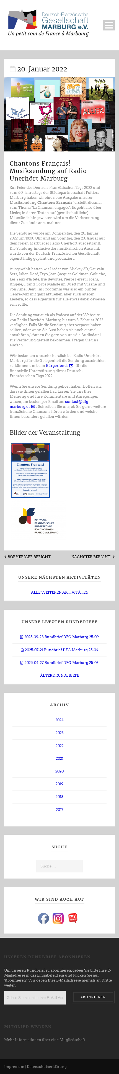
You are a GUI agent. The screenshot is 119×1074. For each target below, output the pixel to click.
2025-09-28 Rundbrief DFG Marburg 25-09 (61, 637)
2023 (60, 733)
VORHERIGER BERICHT (29, 557)
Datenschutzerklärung (47, 1067)
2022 (60, 746)
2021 (59, 758)
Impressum (14, 1067)
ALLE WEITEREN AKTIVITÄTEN (59, 592)
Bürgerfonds (57, 366)
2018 (59, 797)
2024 (59, 720)
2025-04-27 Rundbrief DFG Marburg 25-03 (62, 663)
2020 (59, 771)
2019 (59, 784)
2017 (59, 810)
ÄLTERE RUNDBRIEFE (59, 675)
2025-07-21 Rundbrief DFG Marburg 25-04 (61, 650)
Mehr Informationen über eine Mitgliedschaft (44, 1040)
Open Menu (109, 25)
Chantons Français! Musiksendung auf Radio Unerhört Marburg (48, 171)
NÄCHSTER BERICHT (91, 557)
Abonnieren (93, 997)
